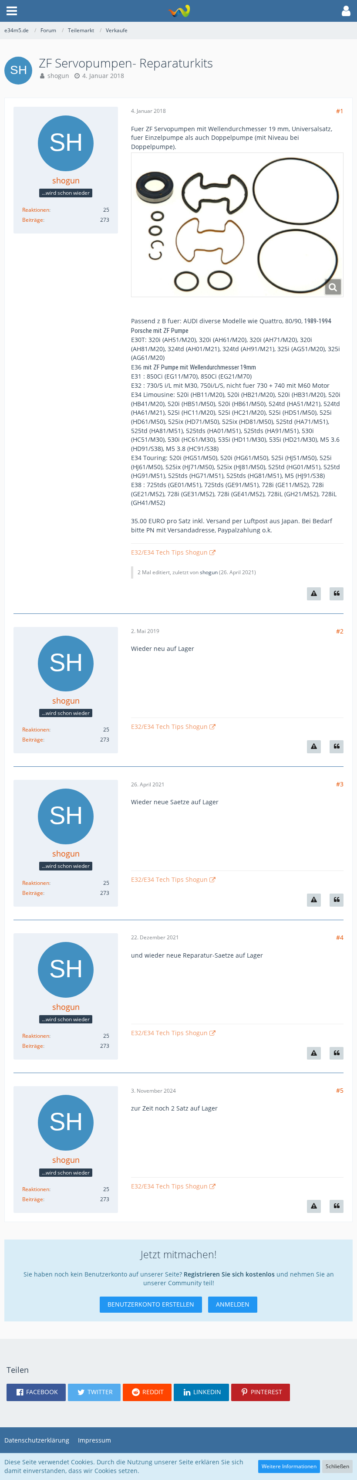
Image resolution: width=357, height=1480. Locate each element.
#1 (340, 111)
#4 (340, 937)
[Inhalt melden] (314, 593)
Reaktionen (35, 209)
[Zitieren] (337, 593)
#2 (340, 631)
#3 (340, 784)
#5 (340, 1090)
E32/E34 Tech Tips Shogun (169, 552)
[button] (11, 11)
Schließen (337, 1466)
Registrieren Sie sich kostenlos (229, 1274)
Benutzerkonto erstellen (151, 1304)
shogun (58, 75)
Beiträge (32, 220)
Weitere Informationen (289, 1466)
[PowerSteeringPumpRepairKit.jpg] (237, 224)
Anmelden (232, 1304)
